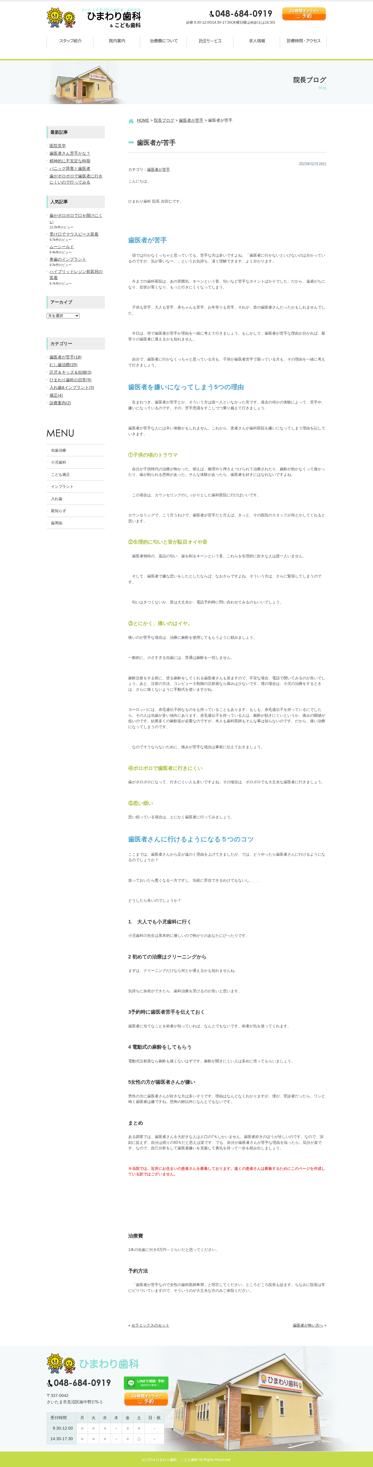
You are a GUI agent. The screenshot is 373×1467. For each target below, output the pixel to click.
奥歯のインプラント (68, 259)
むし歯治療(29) (64, 364)
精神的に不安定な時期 (70, 161)
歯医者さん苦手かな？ (70, 153)
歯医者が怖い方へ (308, 1325)
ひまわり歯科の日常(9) (71, 379)
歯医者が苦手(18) (66, 357)
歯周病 (56, 523)
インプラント (62, 486)
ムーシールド (62, 246)
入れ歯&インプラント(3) (72, 387)
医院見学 (58, 145)
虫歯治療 (58, 450)
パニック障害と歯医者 (70, 168)
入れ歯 (56, 499)
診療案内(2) (60, 403)
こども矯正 (60, 474)
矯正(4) (56, 395)
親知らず (58, 511)
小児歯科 (58, 462)
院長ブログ (164, 120)
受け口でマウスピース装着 (74, 234)
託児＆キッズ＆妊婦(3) (71, 372)
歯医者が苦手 (191, 120)
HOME (143, 120)
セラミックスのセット (150, 1325)
